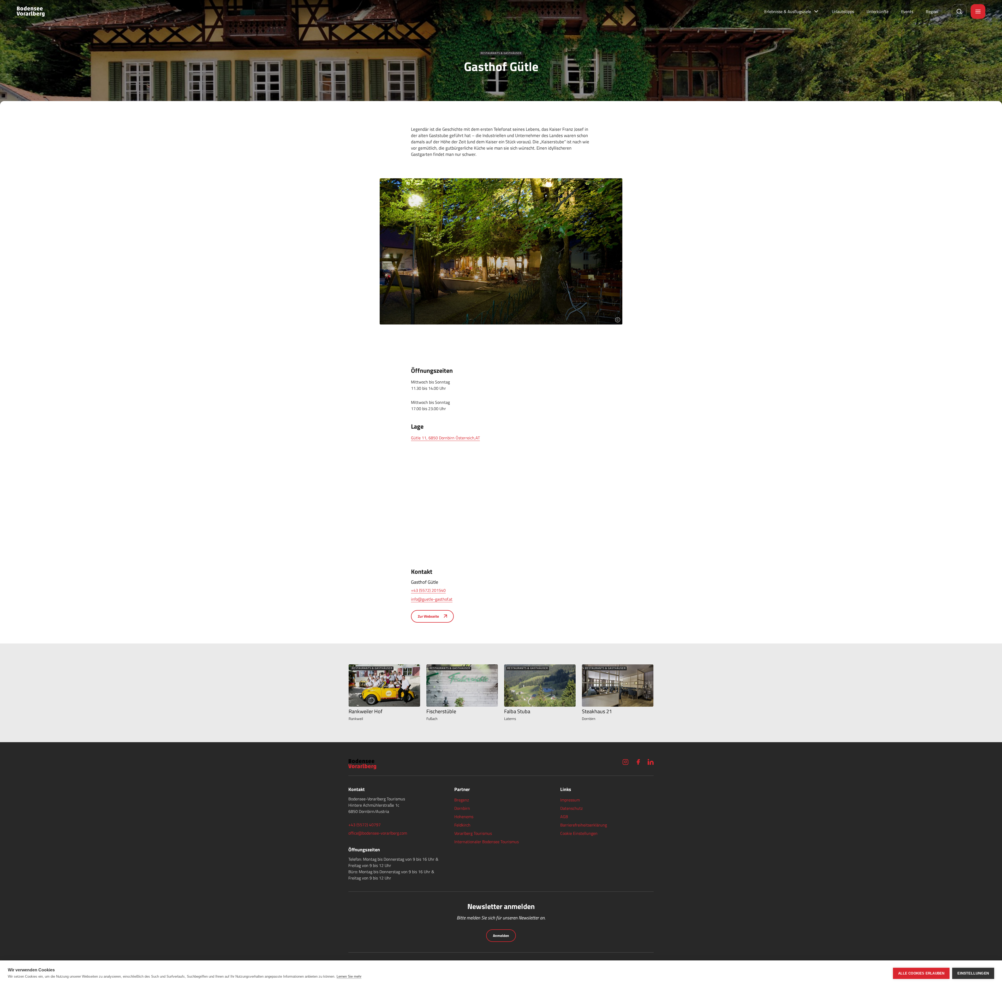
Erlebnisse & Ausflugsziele (787, 11)
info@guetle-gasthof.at (431, 599)
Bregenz (461, 800)
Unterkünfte (877, 11)
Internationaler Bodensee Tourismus (486, 842)
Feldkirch (462, 825)
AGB (564, 816)
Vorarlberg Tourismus (473, 833)
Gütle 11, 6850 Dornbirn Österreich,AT (445, 438)
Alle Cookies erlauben (921, 973)
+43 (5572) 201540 (428, 590)
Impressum (570, 800)
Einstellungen (973, 973)
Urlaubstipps (843, 11)
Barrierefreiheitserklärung (583, 825)
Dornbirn (462, 808)
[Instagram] (625, 762)
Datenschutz (571, 808)
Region (932, 11)
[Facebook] (638, 762)
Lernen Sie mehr (349, 976)
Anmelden (501, 935)
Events (907, 11)
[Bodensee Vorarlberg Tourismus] (31, 11)
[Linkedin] (650, 762)
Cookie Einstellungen (579, 833)
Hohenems (463, 816)
